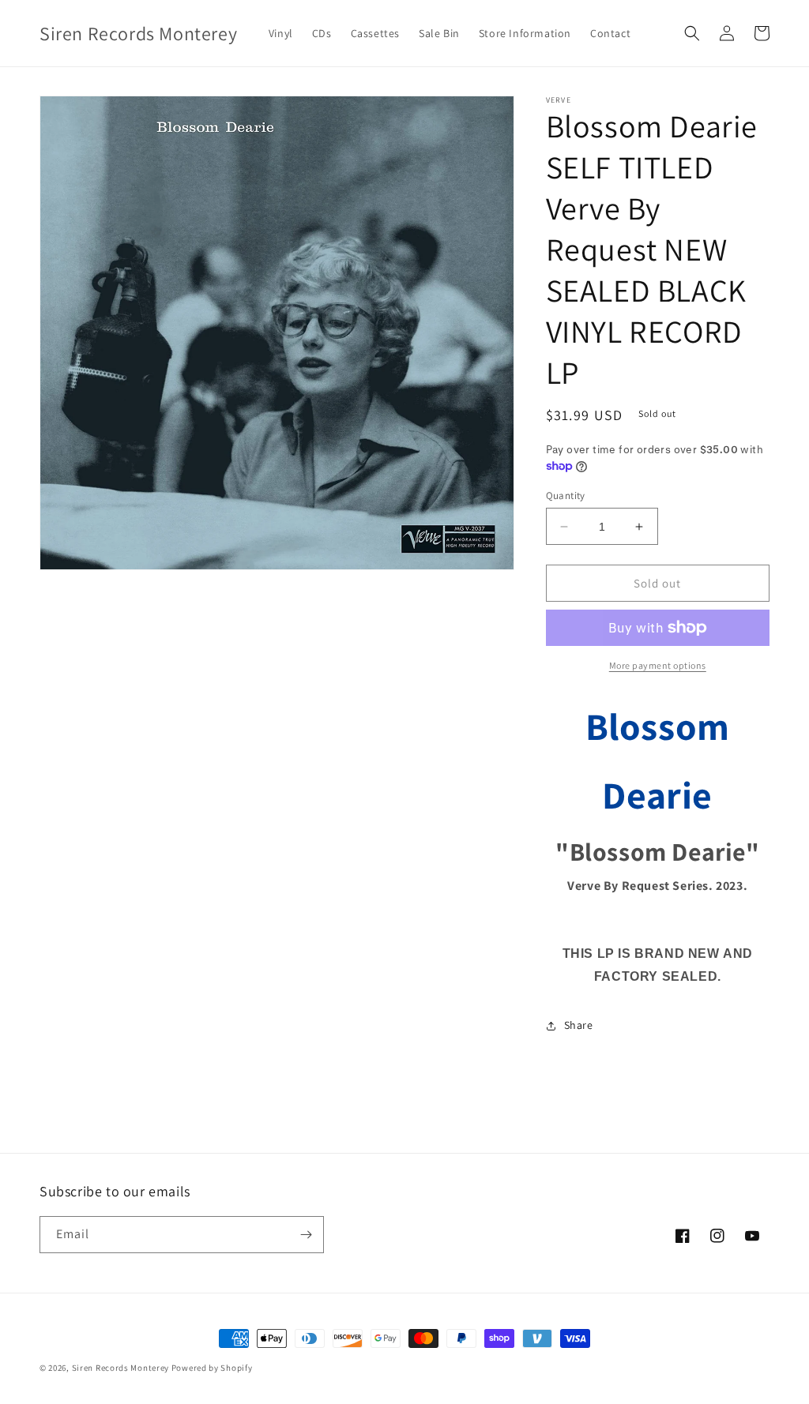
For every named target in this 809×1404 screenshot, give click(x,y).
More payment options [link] (657, 665)
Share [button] (578, 1025)
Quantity (565, 495)
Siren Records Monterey (120, 1367)
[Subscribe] (305, 1234)
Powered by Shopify (212, 1367)
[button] (692, 33)
